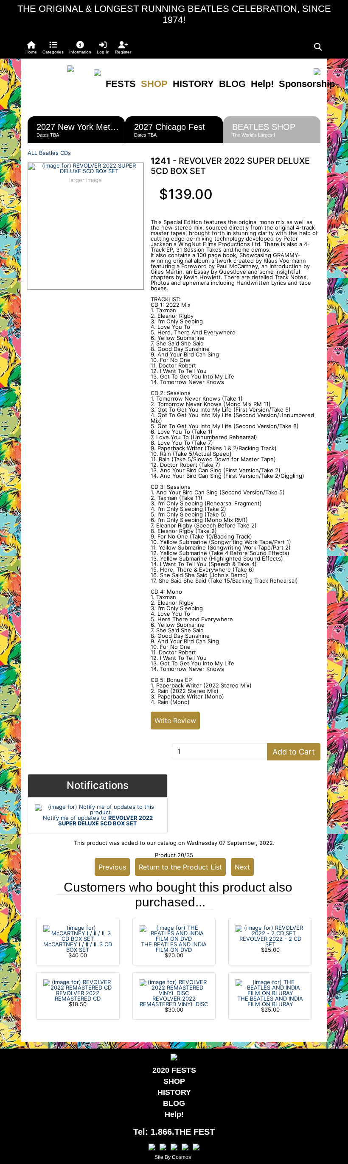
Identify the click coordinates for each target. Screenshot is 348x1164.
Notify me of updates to (98, 820)
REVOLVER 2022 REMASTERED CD (78, 996)
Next (242, 867)
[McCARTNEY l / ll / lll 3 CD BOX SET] (77, 932)
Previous (112, 867)
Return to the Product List (180, 867)
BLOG (232, 84)
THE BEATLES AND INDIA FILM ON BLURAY (270, 1001)
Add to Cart (293, 751)
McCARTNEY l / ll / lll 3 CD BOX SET (77, 947)
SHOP (154, 84)
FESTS (121, 84)
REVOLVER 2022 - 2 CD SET (270, 941)
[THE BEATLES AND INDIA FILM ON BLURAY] (270, 987)
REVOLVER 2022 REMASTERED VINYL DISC (174, 1001)
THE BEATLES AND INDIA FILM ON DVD (174, 947)
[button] (53, 47)
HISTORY (193, 84)
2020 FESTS (174, 1070)
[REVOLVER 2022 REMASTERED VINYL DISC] (174, 987)
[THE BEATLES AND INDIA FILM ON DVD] (174, 932)
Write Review (175, 720)
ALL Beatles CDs (49, 152)
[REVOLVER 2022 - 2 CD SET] (270, 930)
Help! (262, 84)
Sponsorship (307, 84)
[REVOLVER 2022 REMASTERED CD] (77, 984)
